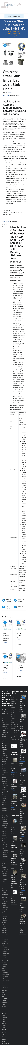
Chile (3, 814)
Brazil (3, 800)
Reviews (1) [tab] (4, 225)
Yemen (4, 1036)
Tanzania (4, 768)
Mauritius (4, 747)
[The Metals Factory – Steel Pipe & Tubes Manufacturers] (11, 2)
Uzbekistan (5, 987)
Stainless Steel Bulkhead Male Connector (6, 635)
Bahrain (4, 1000)
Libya (3, 1012)
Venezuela (5, 894)
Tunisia (4, 1025)
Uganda (4, 770)
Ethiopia (4, 722)
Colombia (4, 816)
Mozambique (5, 743)
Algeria (6, 998)
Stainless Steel (7, 214)
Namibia (4, 749)
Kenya (4, 738)
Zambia (4, 774)
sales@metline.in (15, 736)
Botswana (5, 713)
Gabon (4, 730)
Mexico (4, 848)
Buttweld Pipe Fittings (16, 212)
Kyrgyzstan (5, 943)
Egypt (3, 1002)
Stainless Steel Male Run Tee (19, 633)
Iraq (3, 1004)
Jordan (4, 1006)
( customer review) (14, 95)
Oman (3, 1015)
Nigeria (4, 753)
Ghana (4, 736)
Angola (6, 711)
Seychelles (5, 972)
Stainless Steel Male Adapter (6, 667)
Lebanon (4, 1010)
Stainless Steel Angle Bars (20, 667)
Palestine (4, 1017)
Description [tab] (5, 221)
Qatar (3, 1019)
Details (5, 648)
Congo (6, 728)
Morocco (4, 1013)
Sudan (4, 761)
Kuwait (4, 1008)
